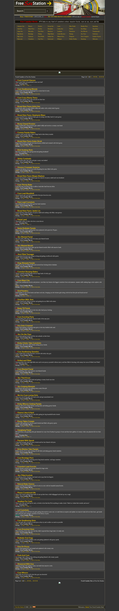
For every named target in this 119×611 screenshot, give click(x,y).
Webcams (95, 39)
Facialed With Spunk (25, 440)
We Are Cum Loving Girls (27, 395)
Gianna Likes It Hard (25, 413)
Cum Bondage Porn (25, 458)
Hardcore (50, 31)
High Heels (51, 34)
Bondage (30, 34)
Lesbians (59, 31)
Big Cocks (20, 36)
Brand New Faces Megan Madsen (31, 176)
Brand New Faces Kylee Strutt (29, 141)
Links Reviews (61, 34)
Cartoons (30, 36)
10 (96, 77)
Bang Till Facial (23, 308)
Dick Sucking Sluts (25, 150)
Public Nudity (73, 39)
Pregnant (71, 36)
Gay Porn (40, 39)
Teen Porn (95, 28)
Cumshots (31, 39)
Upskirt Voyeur (97, 36)
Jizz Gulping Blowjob (26, 387)
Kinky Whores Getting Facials (29, 404)
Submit (87, 607)
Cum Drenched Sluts (25, 529)
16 (103, 77)
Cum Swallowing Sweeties (28, 352)
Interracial (50, 39)
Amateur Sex (20, 26)
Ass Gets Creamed (25, 326)
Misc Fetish (72, 26)
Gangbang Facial (24, 430)
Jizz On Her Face (24, 334)
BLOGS (60, 17)
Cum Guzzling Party (25, 317)
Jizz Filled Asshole (25, 475)
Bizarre (30, 26)
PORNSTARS (29, 17)
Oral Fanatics (22, 291)
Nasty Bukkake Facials (26, 228)
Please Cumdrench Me (26, 493)
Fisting (40, 34)
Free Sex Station (19, 607)
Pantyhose (72, 31)
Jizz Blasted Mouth (25, 246)
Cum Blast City (23, 280)
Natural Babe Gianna (25, 484)
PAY (49, 17)
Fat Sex (40, 28)
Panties (71, 28)
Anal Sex (19, 28)
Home (21, 17)
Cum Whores (22, 573)
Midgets (59, 39)
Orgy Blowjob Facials (26, 263)
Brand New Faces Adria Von (28, 106)
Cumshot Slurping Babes (27, 272)
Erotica (40, 26)
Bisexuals (19, 39)
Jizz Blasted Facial (25, 237)
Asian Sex (20, 31)
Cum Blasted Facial (25, 369)
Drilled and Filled (24, 360)
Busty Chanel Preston (26, 124)
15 (101, 77)
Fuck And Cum (23, 555)
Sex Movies (84, 31)
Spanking (95, 26)
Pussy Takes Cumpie (25, 421)
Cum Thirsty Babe (24, 185)
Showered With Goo (25, 564)
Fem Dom (40, 31)
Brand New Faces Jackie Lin (28, 211)
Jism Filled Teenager (25, 254)
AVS (52, 17)
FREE (56, 17)
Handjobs (50, 28)
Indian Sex (51, 36)
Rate (24, 85)
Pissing (71, 34)
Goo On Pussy (23, 547)
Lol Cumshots (23, 510)
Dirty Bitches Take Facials (27, 449)
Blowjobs (30, 31)
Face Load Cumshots (26, 202)
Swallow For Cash (24, 501)
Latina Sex (60, 28)
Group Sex (51, 26)
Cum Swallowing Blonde (27, 89)
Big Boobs (20, 34)
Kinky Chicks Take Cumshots (29, 343)
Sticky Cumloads (24, 159)
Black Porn (31, 28)
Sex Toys (83, 34)
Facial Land (22, 219)
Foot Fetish (41, 36)
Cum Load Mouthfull (25, 193)
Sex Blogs (83, 28)
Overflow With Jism (25, 300)
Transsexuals (96, 31)
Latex (58, 26)
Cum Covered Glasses (26, 80)
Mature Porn (60, 36)
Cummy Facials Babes (26, 132)
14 (99, 77)
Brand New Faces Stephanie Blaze (31, 115)
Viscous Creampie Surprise (28, 167)
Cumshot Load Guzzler (26, 467)
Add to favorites (35, 94)
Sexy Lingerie (85, 36)
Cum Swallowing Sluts (26, 520)
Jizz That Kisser (23, 378)
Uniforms (95, 34)
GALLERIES (67, 17)
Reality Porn (84, 26)
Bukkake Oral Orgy (25, 538)
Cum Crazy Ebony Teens (27, 98)
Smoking (83, 39)
